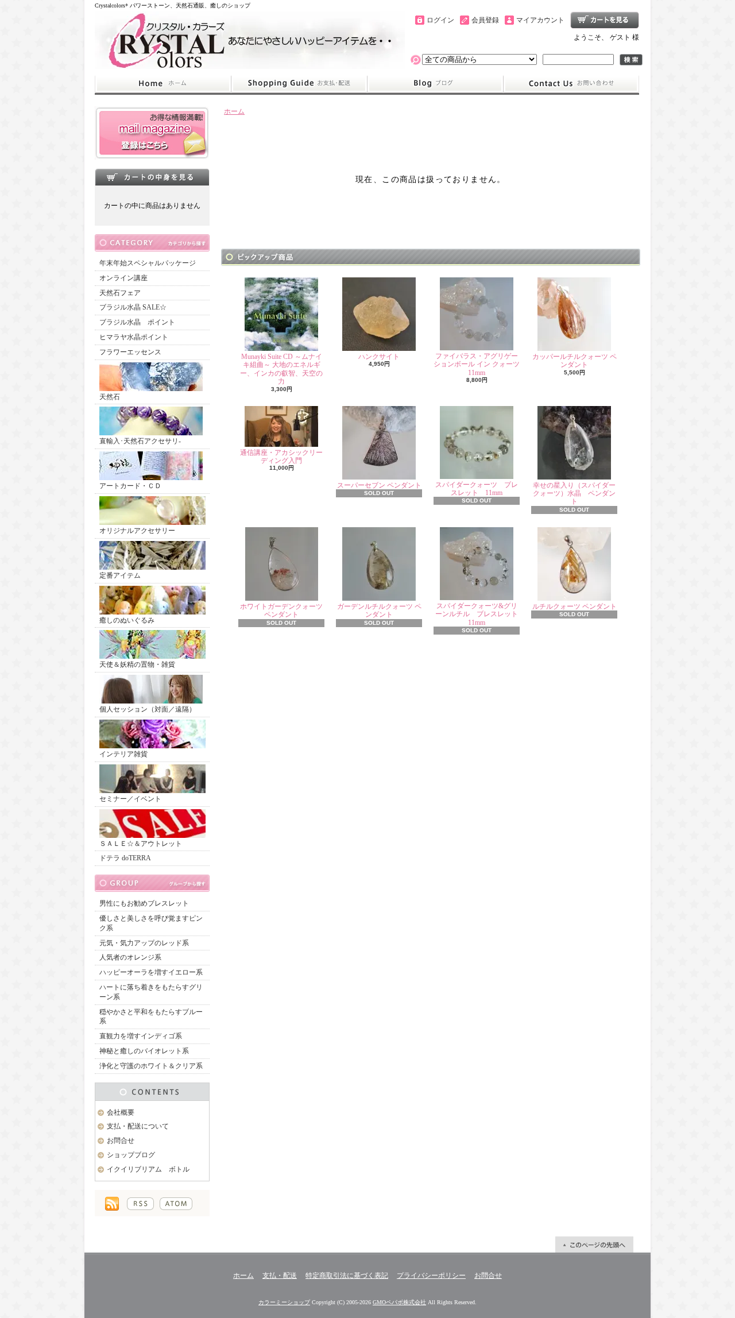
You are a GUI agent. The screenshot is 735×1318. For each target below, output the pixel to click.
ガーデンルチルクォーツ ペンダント (379, 610)
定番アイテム (120, 575)
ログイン (440, 20)
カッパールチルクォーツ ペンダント (574, 361)
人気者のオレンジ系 (130, 957)
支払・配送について (299, 84)
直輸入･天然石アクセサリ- (140, 441)
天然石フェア (120, 293)
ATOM (176, 1203)
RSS (140, 1203)
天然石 (109, 397)
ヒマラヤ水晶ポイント (133, 337)
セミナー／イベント (130, 799)
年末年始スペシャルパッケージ (147, 263)
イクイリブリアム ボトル (148, 1169)
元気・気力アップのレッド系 (144, 943)
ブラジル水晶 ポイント (137, 322)
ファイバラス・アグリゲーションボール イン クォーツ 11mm (477, 364)
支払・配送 (279, 1275)
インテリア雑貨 (123, 754)
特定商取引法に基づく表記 (346, 1275)
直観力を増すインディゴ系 (140, 1036)
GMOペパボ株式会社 (399, 1302)
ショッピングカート (604, 20)
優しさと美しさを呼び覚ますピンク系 (151, 923)
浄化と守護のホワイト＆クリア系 (151, 1066)
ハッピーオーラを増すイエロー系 (151, 972)
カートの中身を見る (152, 176)
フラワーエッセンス (130, 352)
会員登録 (485, 20)
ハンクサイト (382, 357)
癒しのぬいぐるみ (126, 620)
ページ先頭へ (594, 1244)
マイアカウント (540, 20)
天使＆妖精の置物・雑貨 (137, 664)
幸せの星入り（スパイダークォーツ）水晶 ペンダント (574, 493)
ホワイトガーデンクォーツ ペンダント (281, 610)
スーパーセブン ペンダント (379, 485)
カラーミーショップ (284, 1302)
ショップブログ (435, 84)
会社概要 (120, 1112)
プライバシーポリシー (431, 1275)
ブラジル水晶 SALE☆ (133, 307)
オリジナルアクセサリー (137, 531)
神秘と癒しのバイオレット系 (144, 1051)
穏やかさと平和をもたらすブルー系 (151, 1017)
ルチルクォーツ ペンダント (574, 606)
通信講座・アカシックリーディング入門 (281, 457)
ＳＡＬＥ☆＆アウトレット (140, 844)
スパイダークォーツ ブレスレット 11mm (476, 489)
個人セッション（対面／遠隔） (147, 709)
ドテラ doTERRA (125, 858)
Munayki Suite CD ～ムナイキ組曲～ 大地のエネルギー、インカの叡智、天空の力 (281, 369)
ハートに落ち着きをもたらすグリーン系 (151, 992)
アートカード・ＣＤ (130, 486)
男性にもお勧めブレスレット (144, 903)
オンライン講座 (123, 278)
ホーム (163, 84)
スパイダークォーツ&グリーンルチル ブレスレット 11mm (480, 614)
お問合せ (571, 84)
